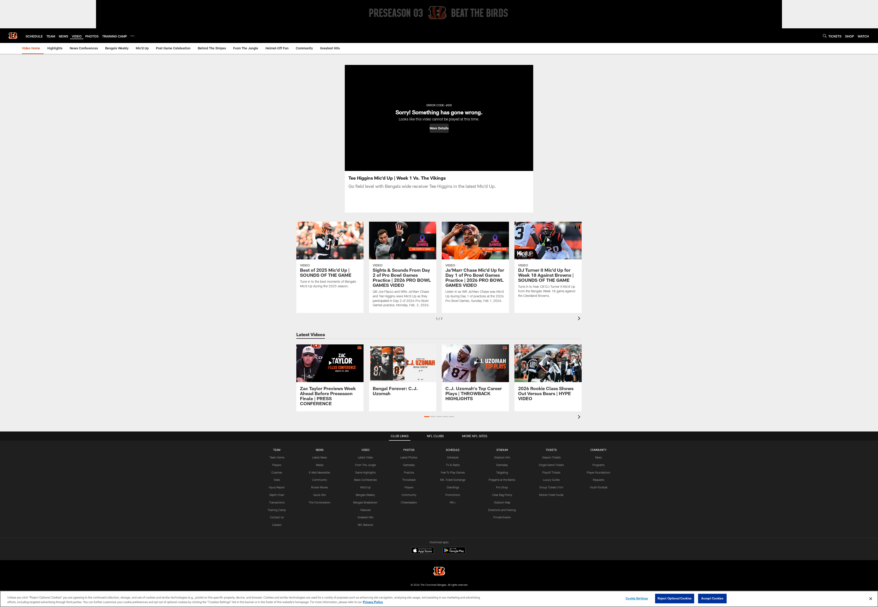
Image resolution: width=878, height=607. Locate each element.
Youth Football (599, 487)
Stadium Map (502, 502)
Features (365, 509)
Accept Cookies (712, 598)
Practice (409, 472)
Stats (277, 479)
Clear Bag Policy (502, 494)
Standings (453, 487)
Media (319, 464)
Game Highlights (365, 472)
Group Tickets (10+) (551, 487)
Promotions (452, 494)
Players (276, 464)
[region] (439, 599)
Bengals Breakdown (365, 502)
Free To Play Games (453, 472)
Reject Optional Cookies (675, 598)
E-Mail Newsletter (319, 472)
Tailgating (502, 472)
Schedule (452, 457)
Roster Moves (319, 487)
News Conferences (365, 479)
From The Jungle (365, 464)
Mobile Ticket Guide (551, 494)
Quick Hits (319, 494)
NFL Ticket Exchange (452, 479)
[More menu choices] (132, 36)
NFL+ (453, 502)
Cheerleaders (409, 502)
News (598, 457)
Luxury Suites (551, 479)
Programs (598, 464)
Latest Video (365, 457)
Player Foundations (598, 472)
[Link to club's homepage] (12, 35)
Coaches (276, 472)
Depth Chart (276, 494)
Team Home (277, 457)
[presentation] (580, 319)
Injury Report (277, 487)
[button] (439, 128)
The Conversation (319, 502)
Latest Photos (408, 457)
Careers (276, 524)
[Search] (825, 36)
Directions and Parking (502, 509)
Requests (598, 479)
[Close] (871, 599)
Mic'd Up (365, 487)
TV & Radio (453, 464)
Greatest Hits (365, 517)
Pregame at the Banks (502, 479)
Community (319, 479)
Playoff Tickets (551, 472)
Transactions (277, 502)
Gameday (409, 464)
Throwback (409, 479)
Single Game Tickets (551, 464)
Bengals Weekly (365, 494)
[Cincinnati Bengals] (439, 572)
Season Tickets (551, 457)
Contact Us (277, 517)
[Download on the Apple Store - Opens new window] (422, 551)
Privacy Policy (373, 602)
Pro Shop (502, 487)
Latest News (319, 457)
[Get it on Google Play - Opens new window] (454, 552)
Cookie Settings (637, 598)
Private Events (502, 517)
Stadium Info (502, 457)
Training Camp (277, 509)
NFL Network (365, 524)
